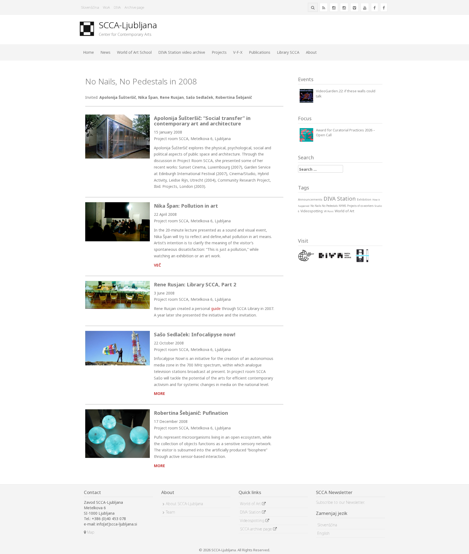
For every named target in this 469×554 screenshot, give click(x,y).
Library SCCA (288, 52)
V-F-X (237, 52)
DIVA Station (251, 512)
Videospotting (252, 520)
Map (90, 532)
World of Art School (134, 52)
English (323, 533)
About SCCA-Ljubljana (184, 503)
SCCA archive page (256, 528)
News (105, 52)
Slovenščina (90, 7)
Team (170, 512)
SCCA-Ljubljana (128, 25)
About (311, 52)
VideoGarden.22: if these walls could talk (345, 93)
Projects (219, 52)
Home (88, 52)
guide (216, 308)
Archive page (134, 7)
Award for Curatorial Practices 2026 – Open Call (345, 133)
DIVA (117, 7)
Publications (259, 52)
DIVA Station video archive (181, 52)
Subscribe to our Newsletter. (340, 502)
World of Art (251, 503)
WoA (106, 7)
